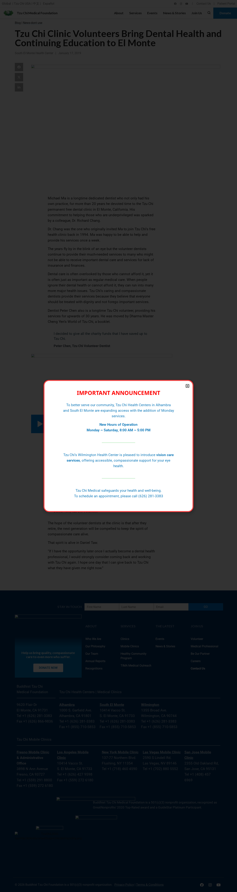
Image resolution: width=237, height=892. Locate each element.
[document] (118, 446)
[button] (187, 386)
